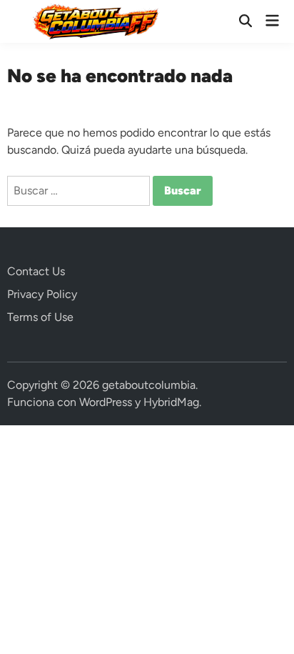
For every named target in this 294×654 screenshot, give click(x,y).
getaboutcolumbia (149, 385)
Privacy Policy (42, 294)
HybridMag (171, 402)
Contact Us (36, 271)
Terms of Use (40, 317)
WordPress (105, 402)
